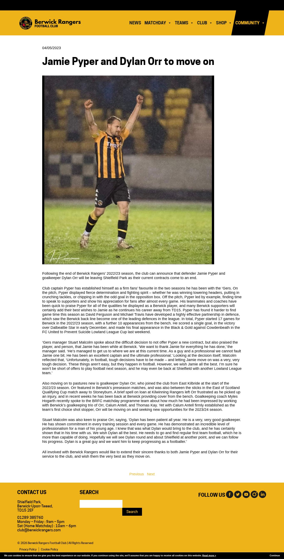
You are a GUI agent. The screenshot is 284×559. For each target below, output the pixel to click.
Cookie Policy (49, 549)
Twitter (237, 494)
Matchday (155, 22)
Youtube (246, 494)
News (135, 22)
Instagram (254, 494)
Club (202, 22)
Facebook (229, 494)
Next (151, 474)
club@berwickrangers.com (39, 530)
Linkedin (262, 494)
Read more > (209, 555)
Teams (181, 22)
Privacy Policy (28, 549)
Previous (136, 474)
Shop (221, 22)
